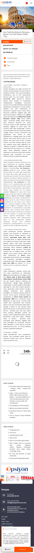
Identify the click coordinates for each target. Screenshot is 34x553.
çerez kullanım (24, 541)
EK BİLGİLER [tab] (9, 45)
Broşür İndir (28, 41)
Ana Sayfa (4, 517)
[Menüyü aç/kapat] (31, 3)
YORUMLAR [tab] (8, 52)
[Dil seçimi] (26, 3)
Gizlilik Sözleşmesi (6, 524)
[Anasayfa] (11, 3)
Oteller (3, 519)
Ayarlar (8, 549)
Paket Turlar (5, 521)
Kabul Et (23, 549)
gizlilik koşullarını (9, 543)
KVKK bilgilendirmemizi (12, 541)
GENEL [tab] (6, 42)
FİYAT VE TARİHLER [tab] (11, 49)
